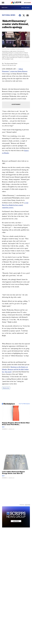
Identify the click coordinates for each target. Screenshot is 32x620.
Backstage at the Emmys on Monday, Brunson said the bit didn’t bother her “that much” (15, 369)
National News (8, 15)
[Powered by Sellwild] (27, 504)
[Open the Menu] (2, 2)
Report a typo (6, 388)
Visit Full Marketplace (24, 403)
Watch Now (27, 2)
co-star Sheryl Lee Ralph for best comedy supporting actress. (15, 205)
